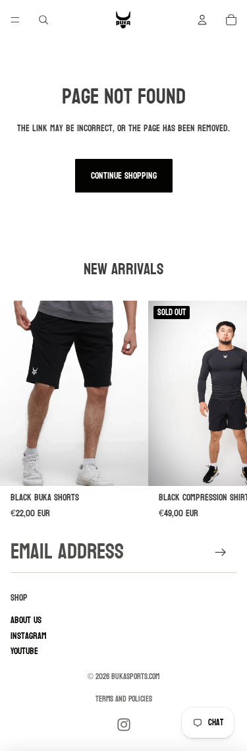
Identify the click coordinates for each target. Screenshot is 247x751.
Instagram (29, 636)
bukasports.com (135, 676)
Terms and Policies (124, 699)
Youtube (24, 651)
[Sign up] (221, 552)
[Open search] (43, 19)
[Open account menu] (202, 19)
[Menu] (15, 20)
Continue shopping (124, 175)
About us (26, 620)
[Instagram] (124, 725)
